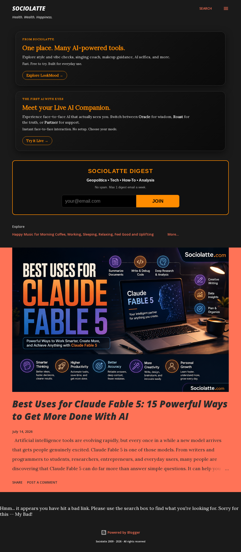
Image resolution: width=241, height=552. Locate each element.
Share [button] (17, 482)
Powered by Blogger (123, 532)
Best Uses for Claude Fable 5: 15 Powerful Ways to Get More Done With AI (120, 410)
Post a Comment (42, 482)
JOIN (157, 201)
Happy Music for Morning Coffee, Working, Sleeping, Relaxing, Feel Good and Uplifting (83, 234)
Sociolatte (28, 8)
